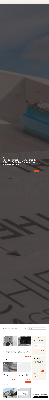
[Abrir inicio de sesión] (43, 1)
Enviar (43, 350)
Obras (18, 328)
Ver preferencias (46, 397)
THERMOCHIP (24, 328)
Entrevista (12, 328)
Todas (3, 328)
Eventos (16, 328)
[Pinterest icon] (41, 376)
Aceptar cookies (36, 397)
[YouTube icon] (38, 376)
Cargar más (28, 356)
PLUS (20, 328)
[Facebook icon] (35, 376)
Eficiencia (9, 328)
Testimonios (25, 3)
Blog (22, 3)
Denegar (41, 397)
